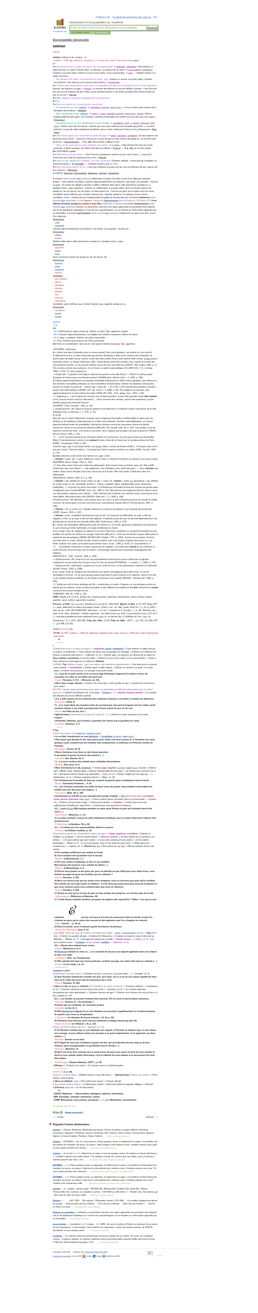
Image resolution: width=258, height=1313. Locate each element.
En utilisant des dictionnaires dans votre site (132, 17)
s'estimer (57, 1236)
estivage (150, 1117)
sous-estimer (59, 1224)
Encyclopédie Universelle (82, 32)
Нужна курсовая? (74, 1112)
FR (154, 17)
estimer (56, 1129)
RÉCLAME (103, 1252)
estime (60, 1117)
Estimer (56, 1200)
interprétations (102, 32)
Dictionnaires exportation (62, 1256)
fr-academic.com (60, 31)
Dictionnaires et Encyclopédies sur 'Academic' (96, 22)
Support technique (92, 1252)
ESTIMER (57, 1165)
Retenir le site (104, 17)
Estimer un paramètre (64, 1212)
